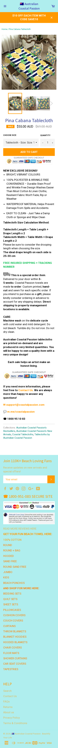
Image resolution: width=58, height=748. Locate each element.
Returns (8, 707)
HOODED (8, 556)
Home (4, 29)
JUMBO (7, 572)
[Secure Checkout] (29, 379)
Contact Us (25, 390)
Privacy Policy (11, 717)
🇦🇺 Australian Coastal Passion (29, 6)
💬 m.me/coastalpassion (19, 411)
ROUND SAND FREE (14, 566)
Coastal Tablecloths (22, 434)
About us (8, 712)
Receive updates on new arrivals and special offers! (25, 469)
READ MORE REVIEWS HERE (19, 528)
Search (7, 690)
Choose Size (9, 135)
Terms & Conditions (15, 723)
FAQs (6, 701)
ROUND (7, 545)
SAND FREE (10, 561)
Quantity (45, 135)
